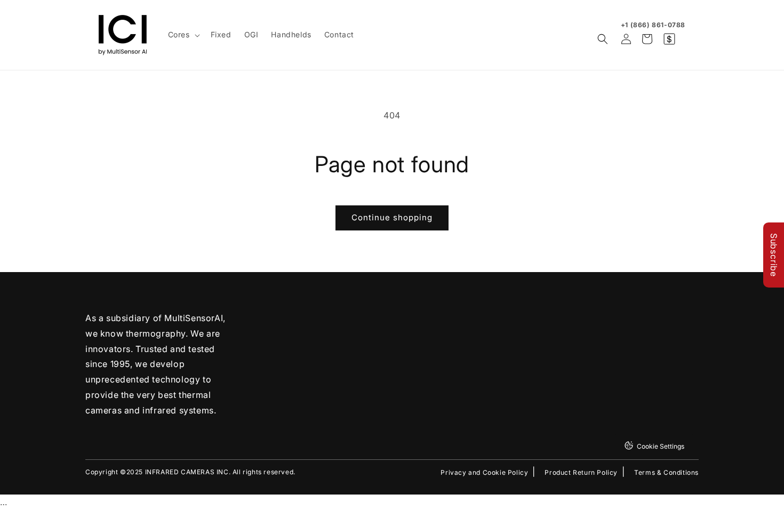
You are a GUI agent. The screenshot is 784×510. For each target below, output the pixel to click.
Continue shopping (392, 217)
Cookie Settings (660, 446)
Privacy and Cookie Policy (484, 472)
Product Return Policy (581, 472)
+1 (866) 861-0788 (653, 25)
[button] (183, 34)
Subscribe (774, 255)
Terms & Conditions (666, 472)
